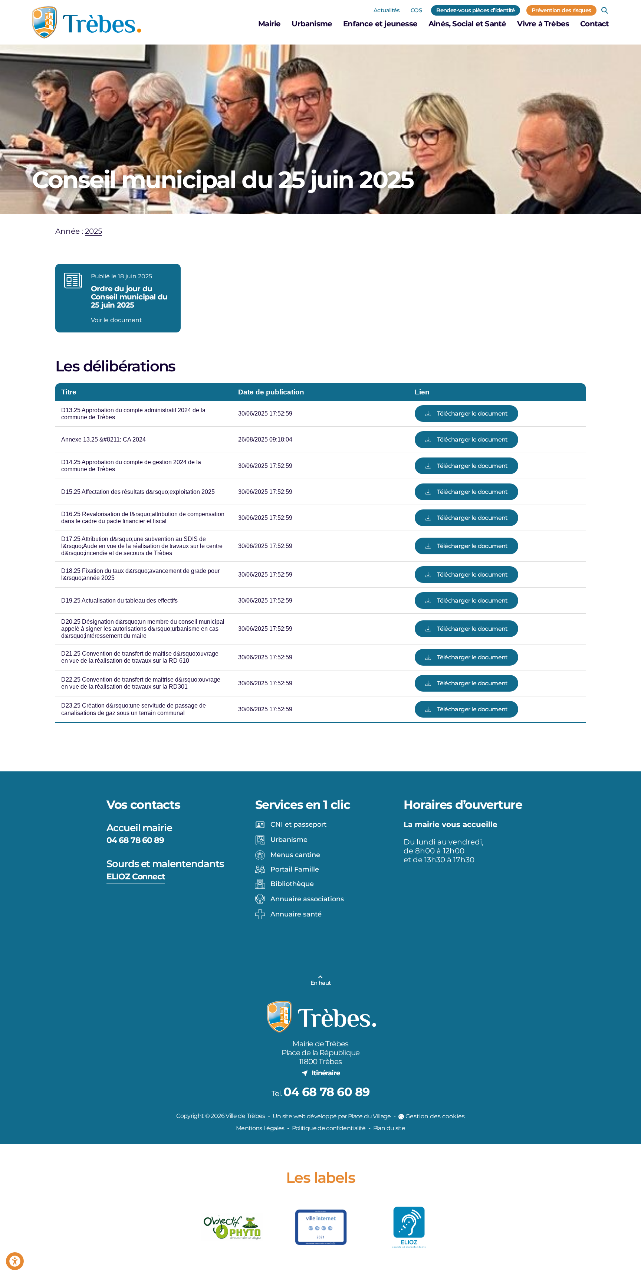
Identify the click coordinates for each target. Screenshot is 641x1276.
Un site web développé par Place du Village (332, 1116)
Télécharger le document (472, 413)
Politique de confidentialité (329, 1128)
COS (416, 10)
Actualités (387, 10)
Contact (594, 23)
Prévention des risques (561, 10)
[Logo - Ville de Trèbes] (86, 22)
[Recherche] (604, 10)
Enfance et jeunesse (380, 23)
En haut (320, 982)
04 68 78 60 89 (135, 840)
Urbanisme (312, 23)
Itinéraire (326, 1073)
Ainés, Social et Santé (467, 23)
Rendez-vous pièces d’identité (475, 10)
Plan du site (389, 1128)
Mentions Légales (260, 1128)
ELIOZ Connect (135, 877)
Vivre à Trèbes (543, 23)
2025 (93, 231)
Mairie (269, 23)
